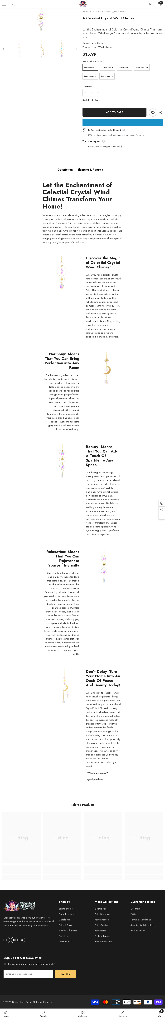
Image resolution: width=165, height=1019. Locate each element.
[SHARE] (160, 113)
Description (65, 170)
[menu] (4, 4)
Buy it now (122, 122)
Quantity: (87, 86)
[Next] (76, 49)
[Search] (13, 4)
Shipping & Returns (90, 170)
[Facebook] (7, 940)
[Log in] (150, 4)
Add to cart (114, 112)
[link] (21, 871)
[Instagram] (14, 940)
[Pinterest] (22, 940)
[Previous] (3, 49)
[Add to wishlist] (153, 113)
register (65, 974)
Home (85, 11)
